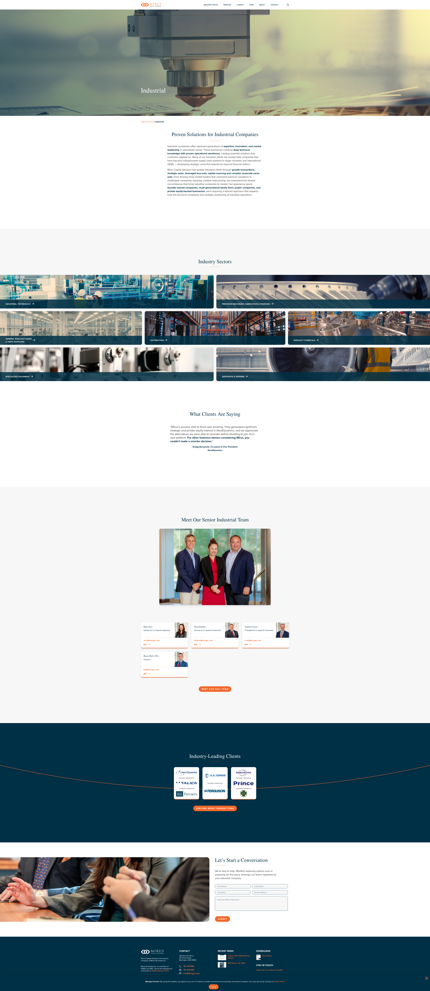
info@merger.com (191, 973)
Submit (222, 919)
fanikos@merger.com (203, 640)
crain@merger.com (253, 640)
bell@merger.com (151, 669)
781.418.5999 (188, 970)
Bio (145, 644)
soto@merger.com (152, 640)
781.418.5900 (188, 966)
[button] (427, 978)
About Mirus (267, 956)
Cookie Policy (279, 981)
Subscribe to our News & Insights (269, 970)
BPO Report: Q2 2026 (236, 963)
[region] (215, 441)
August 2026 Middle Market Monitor (239, 956)
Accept (213, 987)
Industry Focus (147, 121)
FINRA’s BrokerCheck (160, 970)
